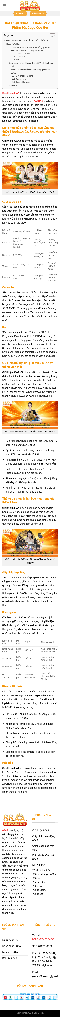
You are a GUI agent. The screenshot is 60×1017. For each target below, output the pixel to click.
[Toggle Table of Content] (51, 35)
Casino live (20, 57)
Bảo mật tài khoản (23, 82)
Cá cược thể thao (23, 54)
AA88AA (38, 101)
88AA (5, 830)
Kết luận (14, 85)
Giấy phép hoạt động (24, 76)
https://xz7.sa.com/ (43, 939)
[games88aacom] (30, 5)
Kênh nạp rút (21, 79)
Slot (17, 60)
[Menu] (4, 5)
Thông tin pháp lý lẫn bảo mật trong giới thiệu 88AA (30, 71)
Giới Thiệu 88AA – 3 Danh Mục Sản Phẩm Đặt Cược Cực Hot (27, 42)
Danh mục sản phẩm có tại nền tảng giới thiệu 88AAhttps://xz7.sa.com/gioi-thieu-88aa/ (30, 49)
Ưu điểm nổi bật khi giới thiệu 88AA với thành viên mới (32, 64)
